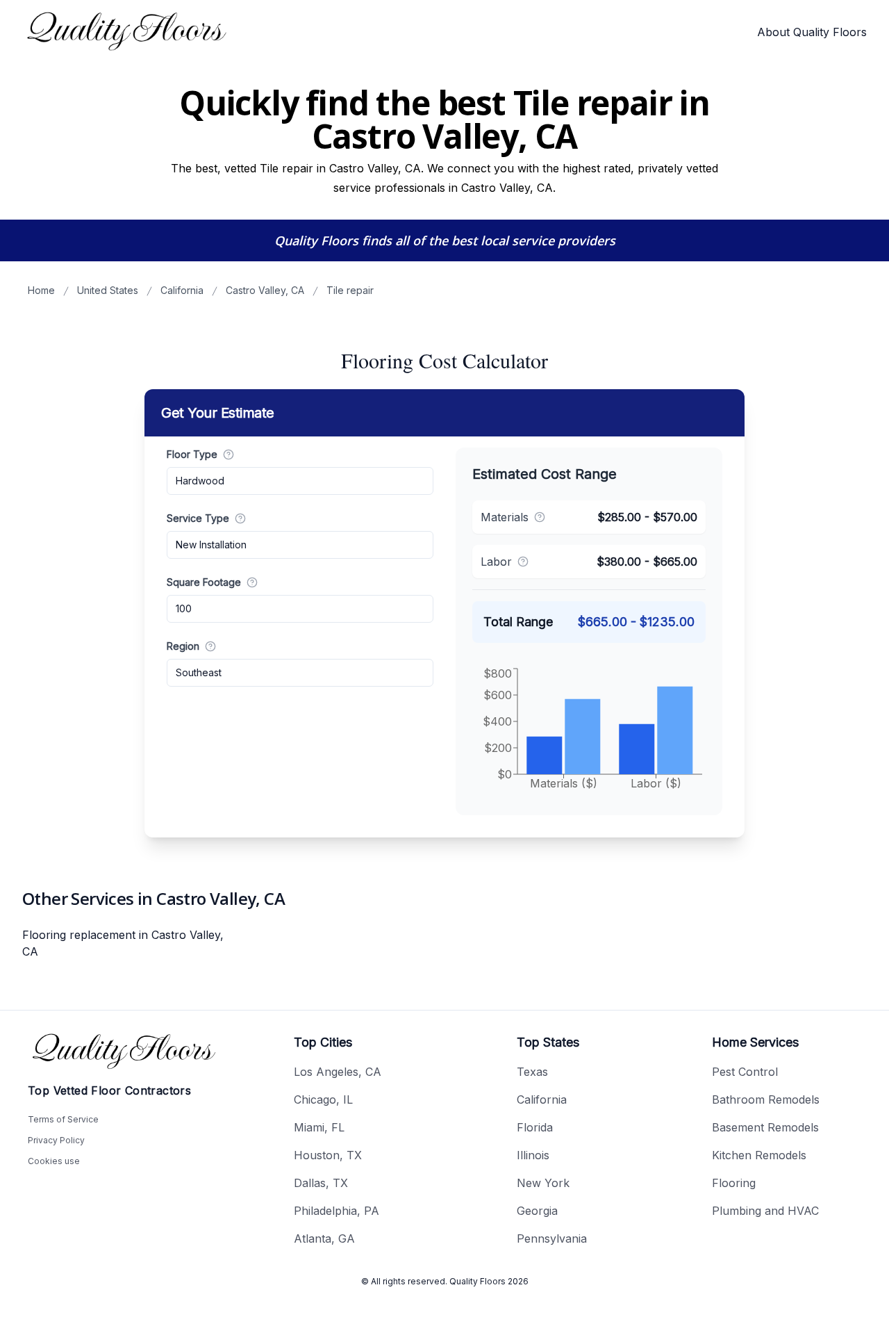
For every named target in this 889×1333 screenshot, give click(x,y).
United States (107, 290)
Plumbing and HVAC (765, 1211)
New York (543, 1183)
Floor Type (192, 454)
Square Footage (204, 582)
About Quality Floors (812, 32)
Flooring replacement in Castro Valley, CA (123, 943)
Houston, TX (328, 1155)
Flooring (734, 1183)
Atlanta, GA (324, 1238)
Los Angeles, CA (337, 1072)
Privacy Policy (56, 1140)
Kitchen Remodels (759, 1155)
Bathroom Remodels (766, 1099)
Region (183, 646)
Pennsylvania (552, 1238)
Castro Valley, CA (265, 290)
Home (41, 290)
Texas (532, 1072)
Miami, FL (319, 1127)
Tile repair (350, 290)
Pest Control (745, 1072)
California (181, 290)
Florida (535, 1127)
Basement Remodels (765, 1127)
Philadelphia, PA (336, 1211)
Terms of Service (63, 1119)
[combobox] (300, 481)
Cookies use (54, 1161)
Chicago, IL (323, 1099)
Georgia (537, 1211)
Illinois (533, 1155)
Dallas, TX (321, 1183)
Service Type (198, 518)
